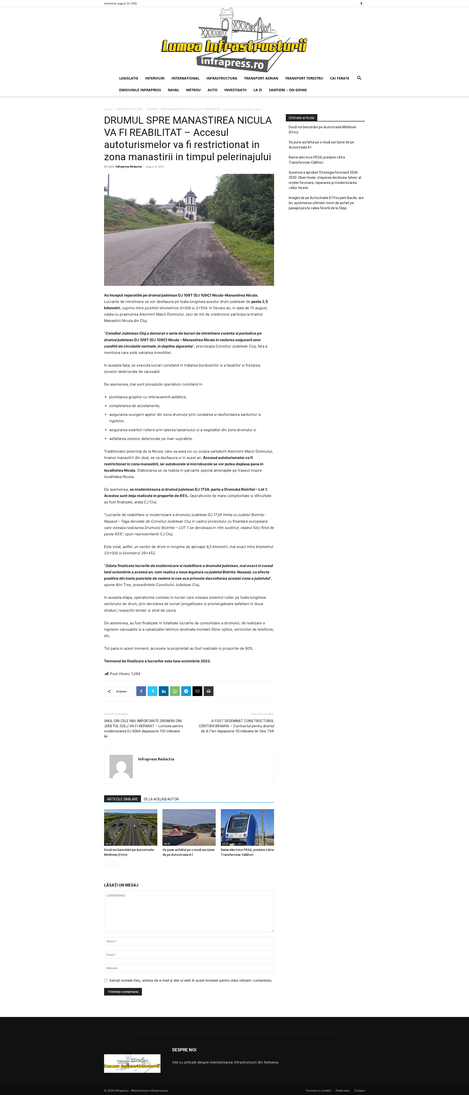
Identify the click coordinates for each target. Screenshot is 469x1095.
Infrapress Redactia (129, 166)
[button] (359, 78)
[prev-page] (107, 864)
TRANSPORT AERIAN (261, 78)
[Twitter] (152, 691)
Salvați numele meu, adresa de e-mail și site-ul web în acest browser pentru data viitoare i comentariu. (190, 980)
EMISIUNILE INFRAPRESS (140, 90)
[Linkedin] (164, 691)
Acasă (108, 109)
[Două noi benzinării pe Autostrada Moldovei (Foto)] (130, 827)
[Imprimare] (208, 691)
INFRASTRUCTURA (221, 78)
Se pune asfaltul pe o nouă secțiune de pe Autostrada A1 (321, 144)
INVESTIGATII (235, 90)
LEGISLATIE (128, 78)
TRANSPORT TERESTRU (304, 78)
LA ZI (258, 90)
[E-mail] (197, 691)
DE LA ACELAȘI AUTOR (161, 799)
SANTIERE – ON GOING (288, 90)
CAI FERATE (339, 78)
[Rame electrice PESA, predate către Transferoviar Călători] (247, 827)
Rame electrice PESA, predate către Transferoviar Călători (317, 159)
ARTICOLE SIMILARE (122, 799)
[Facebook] (361, 3)
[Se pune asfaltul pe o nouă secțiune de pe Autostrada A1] (189, 827)
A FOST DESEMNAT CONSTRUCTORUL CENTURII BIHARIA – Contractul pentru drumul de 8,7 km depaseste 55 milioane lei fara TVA (236, 726)
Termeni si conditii (318, 1090)
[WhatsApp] (175, 691)
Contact (359, 1090)
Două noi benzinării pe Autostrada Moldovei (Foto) (322, 129)
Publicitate (343, 1090)
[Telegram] (186, 691)
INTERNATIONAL (185, 78)
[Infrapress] (234, 39)
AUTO (212, 90)
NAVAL (173, 90)
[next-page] (115, 864)
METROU (193, 90)
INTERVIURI (155, 78)
